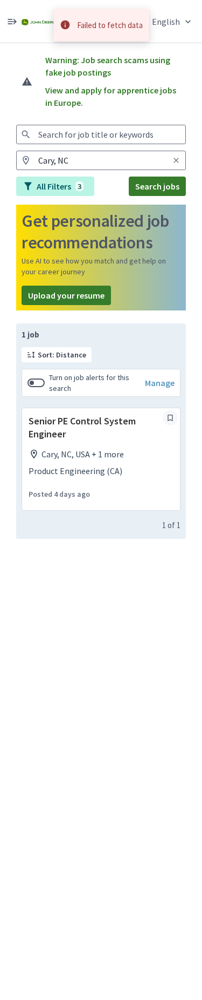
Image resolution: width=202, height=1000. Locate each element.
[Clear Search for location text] (176, 160)
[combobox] (101, 134)
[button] (172, 21)
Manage (160, 382)
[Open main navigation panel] (11, 21)
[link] (38, 21)
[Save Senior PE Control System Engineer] (170, 417)
